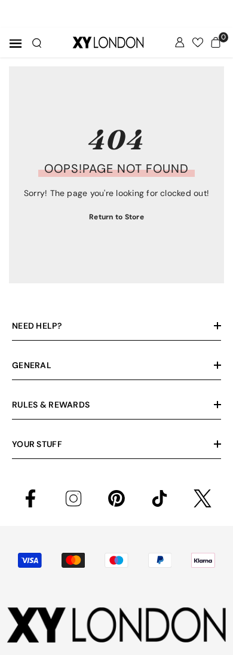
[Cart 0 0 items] (215, 42)
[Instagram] (73, 498)
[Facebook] (30, 498)
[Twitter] (202, 498)
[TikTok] (159, 498)
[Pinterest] (116, 498)
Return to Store (116, 217)
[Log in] (179, 42)
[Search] (36, 43)
